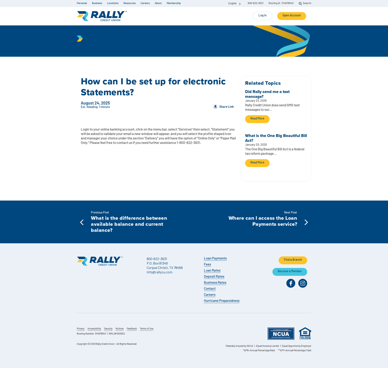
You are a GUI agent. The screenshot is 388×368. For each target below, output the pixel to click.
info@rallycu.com (159, 272)
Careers (145, 3)
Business (97, 3)
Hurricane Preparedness (221, 301)
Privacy (80, 329)
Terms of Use (146, 329)
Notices (120, 329)
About (158, 3)
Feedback (132, 329)
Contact (210, 289)
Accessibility (94, 329)
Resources (129, 3)
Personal (82, 3)
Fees (207, 264)
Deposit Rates (214, 276)
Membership (174, 3)
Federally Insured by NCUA (239, 346)
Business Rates (215, 282)
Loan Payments (215, 258)
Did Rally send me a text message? (267, 94)
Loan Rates (212, 270)
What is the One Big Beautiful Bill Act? (276, 138)
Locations (112, 3)
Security (108, 329)
